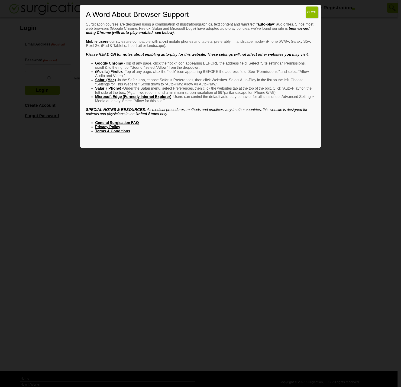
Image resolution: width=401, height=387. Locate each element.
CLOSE (312, 12)
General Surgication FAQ (117, 123)
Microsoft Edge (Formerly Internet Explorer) (133, 97)
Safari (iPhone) (108, 88)
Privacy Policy (107, 127)
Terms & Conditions (112, 131)
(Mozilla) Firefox (109, 72)
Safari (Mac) (105, 80)
